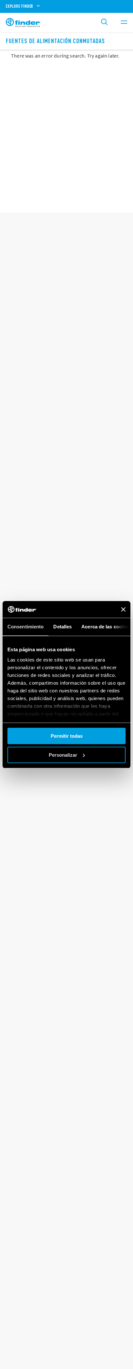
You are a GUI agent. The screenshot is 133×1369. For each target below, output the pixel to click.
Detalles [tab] (62, 626)
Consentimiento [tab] (25, 626)
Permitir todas (67, 736)
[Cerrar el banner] (123, 609)
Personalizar (63, 755)
